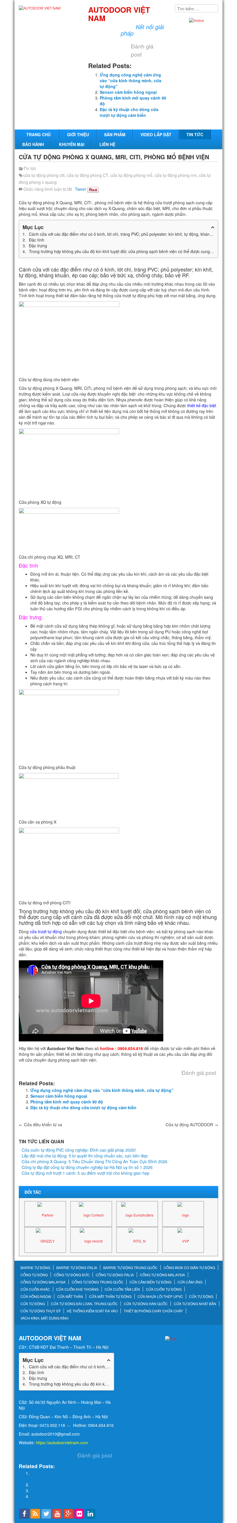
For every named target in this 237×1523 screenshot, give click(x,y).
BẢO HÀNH (33, 144)
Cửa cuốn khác (35, 1289)
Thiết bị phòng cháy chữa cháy (153, 1311)
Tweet (80, 189)
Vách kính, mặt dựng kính (44, 1318)
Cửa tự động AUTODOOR (192, 1124)
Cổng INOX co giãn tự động (189, 1267)
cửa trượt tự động (46, 931)
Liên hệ (107, 144)
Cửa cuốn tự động (164, 1289)
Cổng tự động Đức (72, 1275)
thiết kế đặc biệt (201, 405)
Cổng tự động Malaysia (162, 1275)
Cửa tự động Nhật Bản (195, 1303)
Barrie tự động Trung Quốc (130, 1267)
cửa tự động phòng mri (176, 175)
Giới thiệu (78, 134)
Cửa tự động (201, 1296)
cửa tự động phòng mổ (131, 175)
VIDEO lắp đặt (155, 134)
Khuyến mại (71, 144)
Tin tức (194, 134)
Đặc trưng (38, 245)
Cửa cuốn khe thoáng (77, 1289)
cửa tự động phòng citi (43, 175)
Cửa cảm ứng (189, 1282)
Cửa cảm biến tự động (150, 1282)
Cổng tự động (34, 1275)
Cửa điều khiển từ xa (40, 1124)
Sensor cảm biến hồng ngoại (128, 92)
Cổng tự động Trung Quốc (97, 1282)
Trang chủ (38, 134)
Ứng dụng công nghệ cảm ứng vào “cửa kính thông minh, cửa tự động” (130, 80)
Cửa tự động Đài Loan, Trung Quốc (84, 1303)
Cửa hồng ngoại (36, 1296)
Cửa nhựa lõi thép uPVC (160, 1296)
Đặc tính (36, 240)
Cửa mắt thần (70, 1296)
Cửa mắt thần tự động (110, 1296)
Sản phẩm (114, 134)
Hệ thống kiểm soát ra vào (92, 1311)
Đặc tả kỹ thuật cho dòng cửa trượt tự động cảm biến (129, 112)
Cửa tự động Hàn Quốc (146, 1303)
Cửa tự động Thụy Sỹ (41, 1311)
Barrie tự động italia (76, 1267)
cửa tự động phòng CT (87, 175)
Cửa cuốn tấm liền (122, 1289)
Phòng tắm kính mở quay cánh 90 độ (66, 1102)
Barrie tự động (35, 1267)
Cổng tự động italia (115, 1275)
